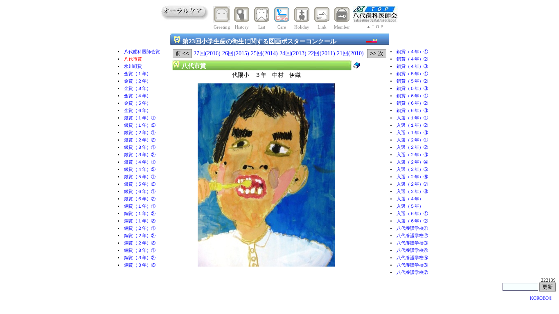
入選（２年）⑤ (412, 169)
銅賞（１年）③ (140, 221)
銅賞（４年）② (412, 59)
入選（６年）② (412, 221)
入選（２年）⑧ (412, 191)
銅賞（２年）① (140, 228)
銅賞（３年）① (140, 250)
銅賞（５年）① (412, 74)
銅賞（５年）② (412, 81)
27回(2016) (207, 53)
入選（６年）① (412, 213)
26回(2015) (235, 53)
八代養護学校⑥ (412, 265)
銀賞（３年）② (140, 155)
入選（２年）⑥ (412, 177)
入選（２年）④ (412, 162)
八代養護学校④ (412, 250)
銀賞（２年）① (140, 132)
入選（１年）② (412, 125)
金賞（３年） (137, 88)
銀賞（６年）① (140, 191)
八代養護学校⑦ (412, 272)
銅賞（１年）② (140, 213)
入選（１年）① (412, 118)
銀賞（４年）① (140, 162)
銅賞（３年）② (140, 258)
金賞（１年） (137, 74)
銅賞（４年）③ (412, 66)
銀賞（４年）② (140, 169)
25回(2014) (264, 53)
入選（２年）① (412, 140)
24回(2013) (293, 53)
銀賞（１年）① (140, 118)
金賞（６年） (137, 110)
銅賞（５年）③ (412, 88)
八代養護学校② (412, 235)
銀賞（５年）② (140, 184)
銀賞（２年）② (140, 140)
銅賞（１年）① (140, 206)
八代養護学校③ (412, 243)
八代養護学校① (412, 228)
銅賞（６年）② (412, 103)
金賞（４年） (137, 96)
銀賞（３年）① (140, 147)
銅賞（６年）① (412, 96)
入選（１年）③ (412, 132)
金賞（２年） (137, 81)
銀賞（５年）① (140, 177)
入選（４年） (410, 199)
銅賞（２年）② (140, 235)
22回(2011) (321, 53)
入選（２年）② (412, 147)
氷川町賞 (133, 66)
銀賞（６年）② (140, 199)
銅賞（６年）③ (412, 110)
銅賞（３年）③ (140, 265)
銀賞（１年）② (140, 125)
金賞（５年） (137, 103)
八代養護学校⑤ (412, 258)
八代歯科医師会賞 (142, 51)
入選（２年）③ (412, 155)
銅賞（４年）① (412, 51)
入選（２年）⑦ (412, 184)
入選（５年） (410, 206)
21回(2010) (350, 53)
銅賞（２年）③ (140, 243)
